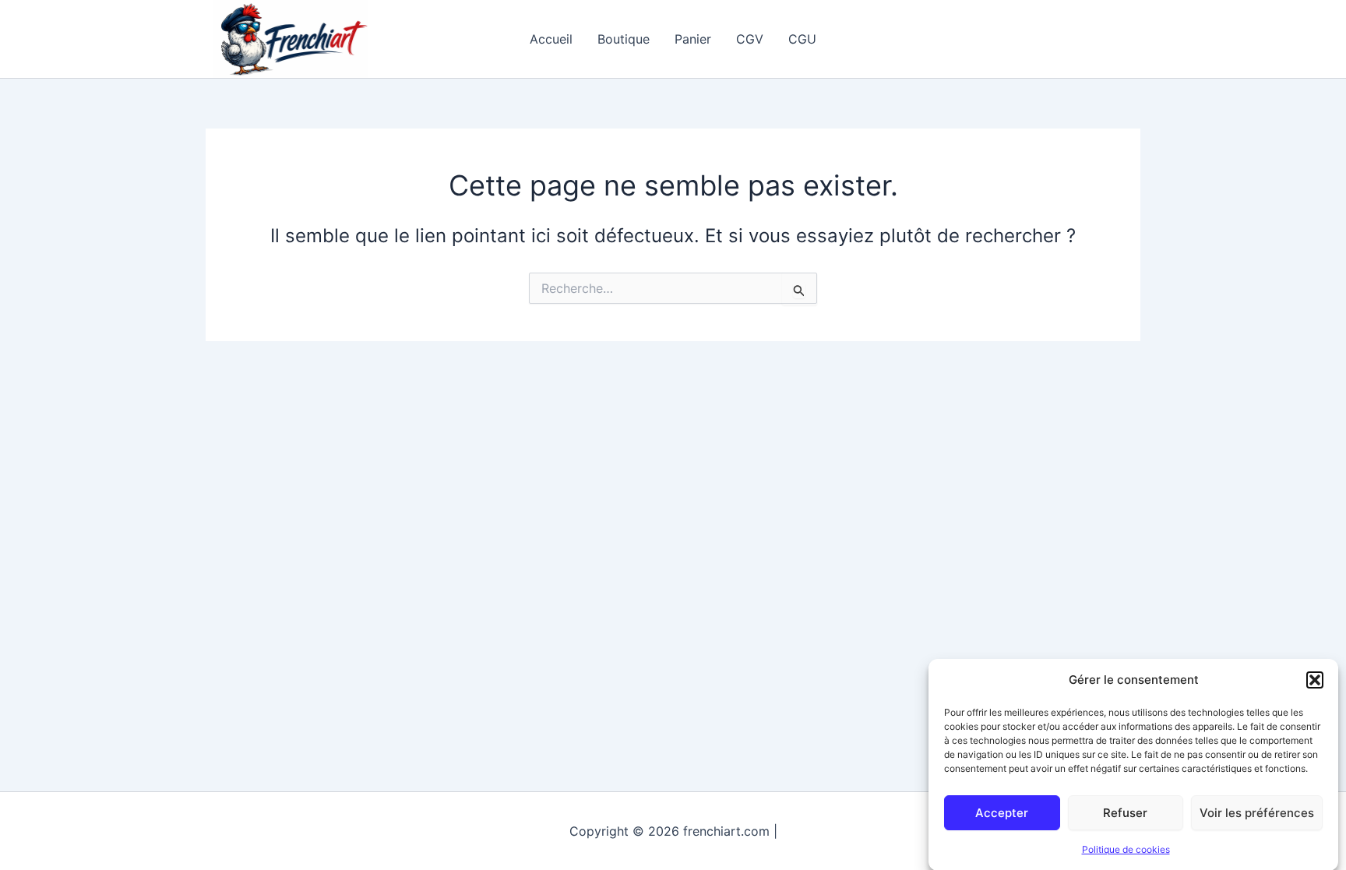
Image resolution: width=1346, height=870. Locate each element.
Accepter (1001, 812)
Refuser (1125, 812)
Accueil (551, 39)
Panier (693, 39)
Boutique (623, 39)
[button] (1315, 680)
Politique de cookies (1126, 849)
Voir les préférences (1257, 812)
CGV (749, 39)
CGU (802, 39)
